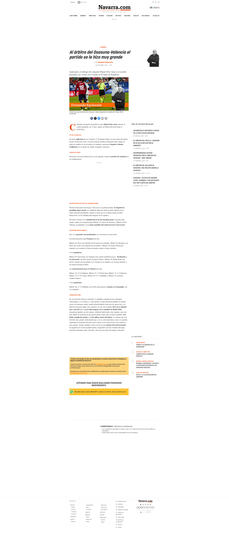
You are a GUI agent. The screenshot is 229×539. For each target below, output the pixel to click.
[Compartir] (91, 118)
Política (73, 507)
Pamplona (92, 15)
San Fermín (73, 15)
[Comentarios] (105, 118)
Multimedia (146, 15)
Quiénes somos (122, 501)
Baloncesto (89, 519)
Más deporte (104, 509)
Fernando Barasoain (105, 62)
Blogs (87, 507)
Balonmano (104, 505)
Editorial (73, 521)
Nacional (127, 15)
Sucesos (73, 509)
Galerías (103, 519)
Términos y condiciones (123, 426)
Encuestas (88, 509)
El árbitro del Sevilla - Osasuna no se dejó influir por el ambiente (146, 143)
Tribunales (73, 511)
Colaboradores (89, 505)
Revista (136, 15)
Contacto (120, 504)
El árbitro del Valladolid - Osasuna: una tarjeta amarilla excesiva (145, 168)
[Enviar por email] (102, 118)
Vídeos (102, 522)
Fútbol (87, 517)
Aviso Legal (121, 517)
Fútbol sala (103, 507)
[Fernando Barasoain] (150, 58)
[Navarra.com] (114, 7)
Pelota (87, 521)
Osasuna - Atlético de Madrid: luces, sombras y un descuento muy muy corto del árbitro (146, 180)
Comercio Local (101, 364)
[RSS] (150, 504)
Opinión (101, 15)
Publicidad (121, 507)
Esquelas (156, 15)
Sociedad (73, 514)
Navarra (83, 15)
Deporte (118, 15)
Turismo (120, 524)
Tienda (119, 527)
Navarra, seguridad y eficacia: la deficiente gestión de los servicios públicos (147, 365)
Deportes (87, 515)
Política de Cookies (123, 510)
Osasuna (110, 15)
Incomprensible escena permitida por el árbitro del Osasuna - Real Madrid (144, 155)
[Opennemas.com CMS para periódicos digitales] (145, 509)
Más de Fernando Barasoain (143, 124)
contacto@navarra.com (78, 373)
